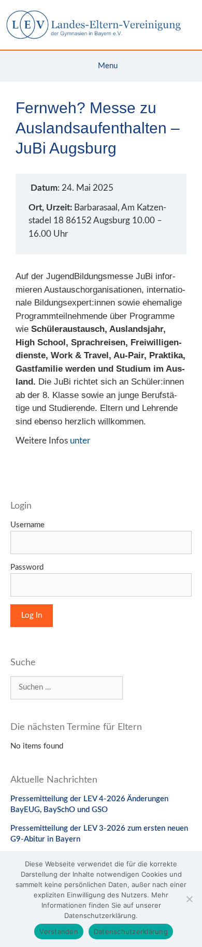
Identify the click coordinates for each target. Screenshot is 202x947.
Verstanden (58, 931)
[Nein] (189, 899)
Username (27, 525)
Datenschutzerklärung (131, 931)
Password (27, 567)
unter (80, 440)
